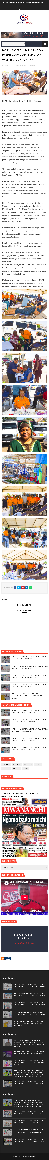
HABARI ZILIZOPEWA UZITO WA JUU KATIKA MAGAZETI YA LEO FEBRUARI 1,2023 (29, 1063)
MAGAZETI (6, 768)
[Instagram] (28, 7)
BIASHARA (6, 764)
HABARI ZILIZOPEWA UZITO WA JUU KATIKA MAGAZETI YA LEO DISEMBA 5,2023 (29, 1083)
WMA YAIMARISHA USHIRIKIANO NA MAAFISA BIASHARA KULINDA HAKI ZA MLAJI (28, 696)
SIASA (25, 768)
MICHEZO (16, 768)
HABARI (33, 65)
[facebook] (20, 9)
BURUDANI (17, 764)
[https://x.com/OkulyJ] (24, 7)
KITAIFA (38, 764)
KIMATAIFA (28, 764)
